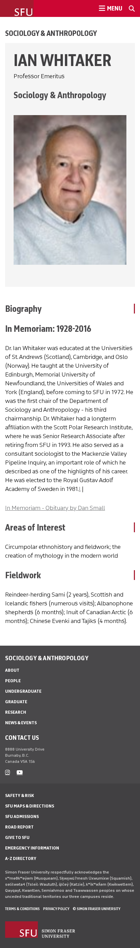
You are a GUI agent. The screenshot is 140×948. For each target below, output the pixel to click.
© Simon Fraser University (96, 908)
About (12, 670)
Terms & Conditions (22, 908)
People (13, 681)
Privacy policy (56, 908)
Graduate (16, 702)
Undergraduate (23, 691)
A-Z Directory (20, 858)
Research (15, 712)
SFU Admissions (22, 816)
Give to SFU (17, 837)
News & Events (21, 723)
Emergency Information (32, 848)
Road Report (19, 827)
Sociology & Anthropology (51, 33)
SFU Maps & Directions (29, 806)
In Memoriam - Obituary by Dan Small (55, 508)
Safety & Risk (19, 795)
